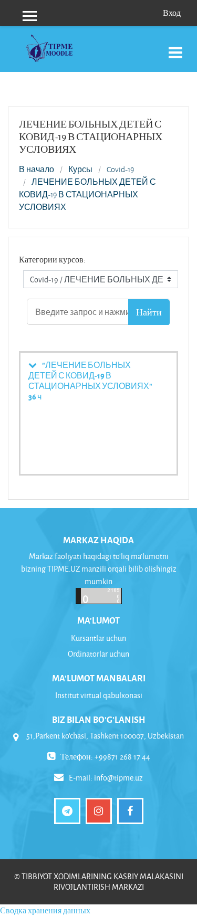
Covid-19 (120, 169)
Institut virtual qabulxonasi (98, 695)
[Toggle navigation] (175, 47)
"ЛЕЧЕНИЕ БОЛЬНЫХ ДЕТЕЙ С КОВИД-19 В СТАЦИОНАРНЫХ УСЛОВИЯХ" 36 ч (90, 381)
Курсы (80, 169)
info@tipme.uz (118, 777)
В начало (36, 169)
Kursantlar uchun (98, 638)
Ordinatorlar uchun (98, 653)
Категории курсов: (52, 259)
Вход (172, 12)
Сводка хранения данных (45, 910)
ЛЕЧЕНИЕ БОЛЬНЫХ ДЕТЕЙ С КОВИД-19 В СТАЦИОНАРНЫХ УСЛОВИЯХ (87, 195)
